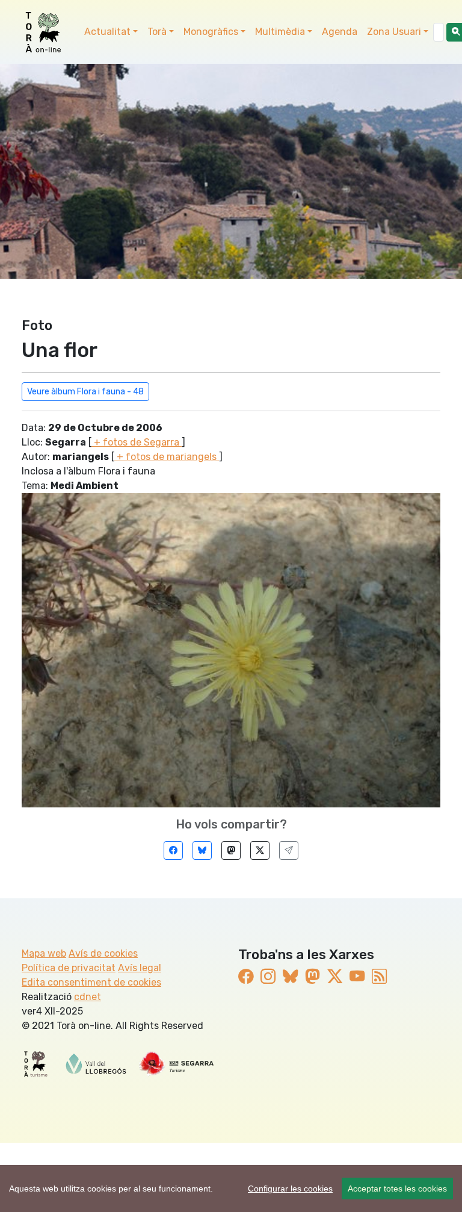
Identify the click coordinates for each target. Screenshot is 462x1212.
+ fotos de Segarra (136, 442)
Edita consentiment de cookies (91, 982)
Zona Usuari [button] (394, 31)
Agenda (339, 31)
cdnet (87, 996)
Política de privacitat (69, 968)
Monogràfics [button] (210, 31)
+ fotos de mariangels (166, 456)
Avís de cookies (103, 953)
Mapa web (44, 953)
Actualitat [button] (107, 31)
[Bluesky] (202, 850)
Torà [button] (157, 31)
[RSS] (379, 977)
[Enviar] (288, 850)
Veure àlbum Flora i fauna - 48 (85, 392)
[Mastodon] (231, 850)
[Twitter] (260, 850)
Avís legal (139, 968)
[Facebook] (173, 850)
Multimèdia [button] (280, 31)
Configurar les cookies (290, 1188)
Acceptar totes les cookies (397, 1188)
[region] (231, 1188)
